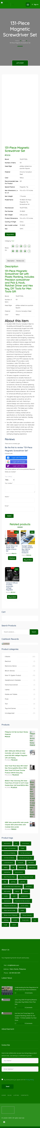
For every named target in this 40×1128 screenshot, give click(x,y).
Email (7, 506)
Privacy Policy (30, 1079)
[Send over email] (38, 573)
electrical (21, 867)
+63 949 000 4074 (14, 973)
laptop (17, 891)
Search (34, 632)
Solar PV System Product (13, 675)
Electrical (8, 661)
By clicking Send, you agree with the (19, 1079)
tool (35, 920)
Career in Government (10, 848)
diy (13, 867)
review (22, 910)
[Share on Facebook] (38, 554)
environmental (19, 872)
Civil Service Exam (25, 853)
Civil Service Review (9, 858)
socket (15, 920)
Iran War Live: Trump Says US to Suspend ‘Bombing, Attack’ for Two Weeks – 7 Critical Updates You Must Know (25, 1017)
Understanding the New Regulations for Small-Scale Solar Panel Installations (26, 989)
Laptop (7, 689)
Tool (23, 40)
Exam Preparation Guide (26, 877)
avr (16, 843)
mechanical (7, 901)
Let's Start (20, 63)
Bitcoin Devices (10, 671)
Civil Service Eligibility (9, 853)
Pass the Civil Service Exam (22, 901)
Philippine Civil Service (10, 905)
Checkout (12, 558)
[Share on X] (38, 559)
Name (7, 496)
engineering (7, 872)
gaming (13, 882)
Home (17, 40)
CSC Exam (31, 862)
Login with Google (19, 462)
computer (20, 862)
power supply (24, 905)
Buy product (10, 234)
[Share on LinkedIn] (38, 568)
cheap (22, 848)
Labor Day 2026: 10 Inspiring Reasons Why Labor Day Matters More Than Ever (26, 1002)
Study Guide (25, 920)
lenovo (26, 891)
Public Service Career (9, 910)
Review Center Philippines (10, 915)
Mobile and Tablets (11, 694)
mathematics (24, 896)
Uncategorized (9, 713)
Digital (5, 867)
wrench (14, 925)
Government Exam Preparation (12, 886)
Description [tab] (11, 261)
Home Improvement (11, 685)
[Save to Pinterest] (38, 564)
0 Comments (29, 993)
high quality (7, 891)
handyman (29, 886)
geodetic (22, 882)
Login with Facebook (19, 458)
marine (6, 896)
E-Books (7, 656)
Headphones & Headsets (13, 680)
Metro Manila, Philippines (18, 969)
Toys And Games (10, 708)
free (5, 882)
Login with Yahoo (19, 466)
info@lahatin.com (13, 965)
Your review (9, 483)
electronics (32, 867)
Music (7, 699)
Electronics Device (11, 666)
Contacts (24, 1095)
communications (8, 862)
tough (5, 925)
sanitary (6, 920)
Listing (16, 1095)
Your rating (8, 476)
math (14, 896)
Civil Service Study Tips (25, 858)
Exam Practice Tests (9, 877)
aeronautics (7, 843)
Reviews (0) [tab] (20, 261)
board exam (25, 843)
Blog (10, 1095)
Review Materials (27, 915)
